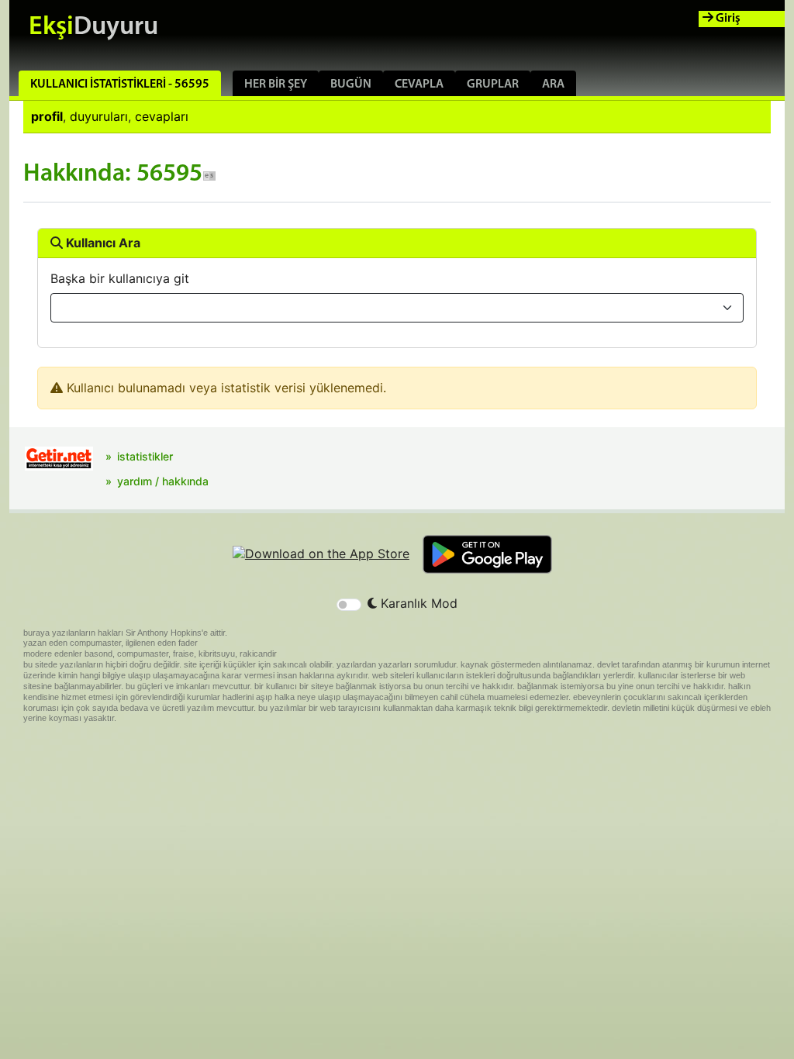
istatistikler (145, 456)
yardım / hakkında (163, 481)
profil (47, 116)
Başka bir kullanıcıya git (119, 278)
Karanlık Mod (417, 603)
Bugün (350, 84)
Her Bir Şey (275, 84)
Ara (553, 84)
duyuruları (99, 116)
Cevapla (419, 84)
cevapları (161, 116)
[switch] (349, 604)
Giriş (726, 18)
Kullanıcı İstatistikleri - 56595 (119, 84)
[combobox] (397, 308)
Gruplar (493, 84)
